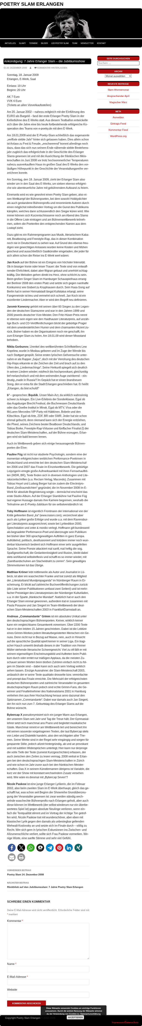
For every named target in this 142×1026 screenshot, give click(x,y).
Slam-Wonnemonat (118, 89)
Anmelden (118, 117)
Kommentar (15, 920)
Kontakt (101, 43)
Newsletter (87, 43)
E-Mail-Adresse (17, 976)
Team (74, 43)
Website (12, 989)
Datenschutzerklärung (90, 1013)
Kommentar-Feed (118, 129)
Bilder (44, 43)
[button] (12, 848)
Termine (33, 43)
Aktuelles (10, 43)
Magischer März (118, 102)
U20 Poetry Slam (60, 43)
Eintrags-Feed (118, 123)
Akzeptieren (75, 1017)
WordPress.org (118, 136)
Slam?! (22, 43)
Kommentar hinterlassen (52, 68)
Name (11, 963)
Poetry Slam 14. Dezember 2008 (25, 872)
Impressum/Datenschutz (125, 1022)
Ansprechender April (118, 96)
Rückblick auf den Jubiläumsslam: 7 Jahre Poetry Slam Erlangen (45, 885)
